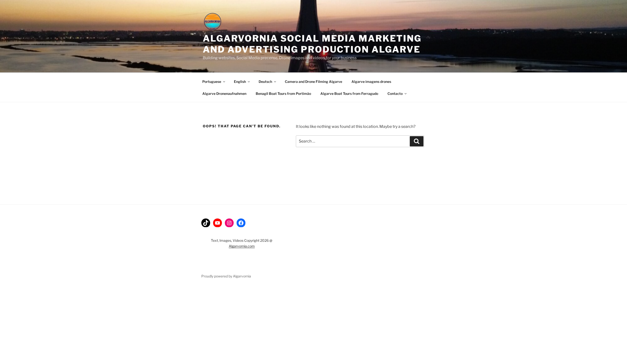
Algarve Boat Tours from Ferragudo (349, 93)
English (240, 81)
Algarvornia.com (242, 246)
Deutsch (265, 81)
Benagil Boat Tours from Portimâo (283, 93)
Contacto (395, 93)
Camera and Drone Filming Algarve (313, 81)
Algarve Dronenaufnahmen (224, 93)
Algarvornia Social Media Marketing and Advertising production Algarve (312, 44)
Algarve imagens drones (371, 81)
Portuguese (211, 81)
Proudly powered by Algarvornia (226, 276)
